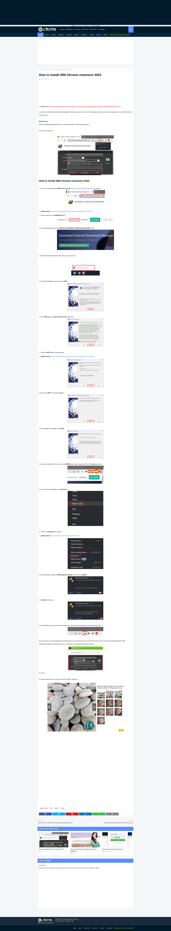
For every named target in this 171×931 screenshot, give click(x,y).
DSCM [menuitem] (105, 34)
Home (40, 69)
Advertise (70, 29)
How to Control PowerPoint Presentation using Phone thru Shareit (71, 211)
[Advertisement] (85, 12)
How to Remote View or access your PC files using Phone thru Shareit (72, 356)
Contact (79, 29)
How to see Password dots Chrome (112, 849)
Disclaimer (94, 29)
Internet (56, 808)
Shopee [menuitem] (76, 34)
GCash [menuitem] (53, 34)
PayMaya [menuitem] (60, 34)
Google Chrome (46, 69)
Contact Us (95, 928)
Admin (41, 79)
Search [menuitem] (47, 34)
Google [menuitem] (92, 34)
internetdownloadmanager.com (84, 188)
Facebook (102, 29)
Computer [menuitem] (84, 34)
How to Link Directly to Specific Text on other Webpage (83, 850)
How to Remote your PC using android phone (65, 535)
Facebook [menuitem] (69, 34)
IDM (51, 808)
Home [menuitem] (40, 34)
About (63, 29)
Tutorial (62, 808)
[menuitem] (119, 35)
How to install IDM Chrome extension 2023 (51, 849)
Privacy (86, 29)
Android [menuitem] (98, 34)
